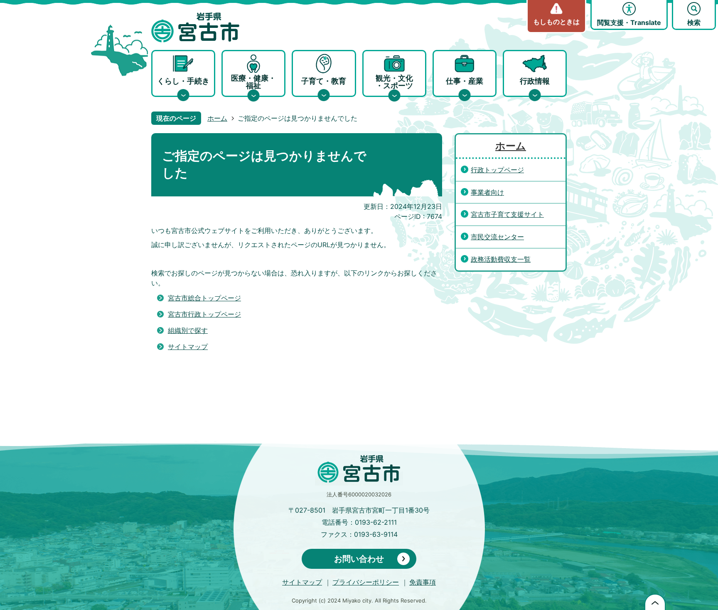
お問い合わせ (359, 559)
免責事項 (422, 582)
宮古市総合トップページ (204, 298)
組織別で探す (188, 330)
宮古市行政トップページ (204, 314)
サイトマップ (188, 346)
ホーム (217, 118)
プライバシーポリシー (365, 582)
